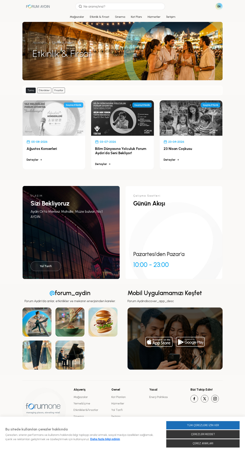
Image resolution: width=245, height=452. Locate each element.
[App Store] (159, 342)
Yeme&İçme (82, 403)
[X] (204, 398)
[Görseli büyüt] (36, 322)
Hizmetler (154, 16)
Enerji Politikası (158, 397)
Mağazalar (77, 16)
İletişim (170, 16)
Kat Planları (118, 397)
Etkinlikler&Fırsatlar (86, 410)
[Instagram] (215, 398)
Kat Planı (136, 16)
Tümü (30, 90)
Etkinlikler (44, 90)
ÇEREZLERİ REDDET (203, 434)
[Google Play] (190, 342)
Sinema (120, 16)
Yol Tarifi (46, 266)
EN (219, 6)
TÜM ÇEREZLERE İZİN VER (203, 425)
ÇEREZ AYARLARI (203, 443)
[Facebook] (194, 398)
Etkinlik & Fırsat (99, 16)
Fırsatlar (58, 90)
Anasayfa (39, 43)
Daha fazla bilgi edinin (105, 439)
